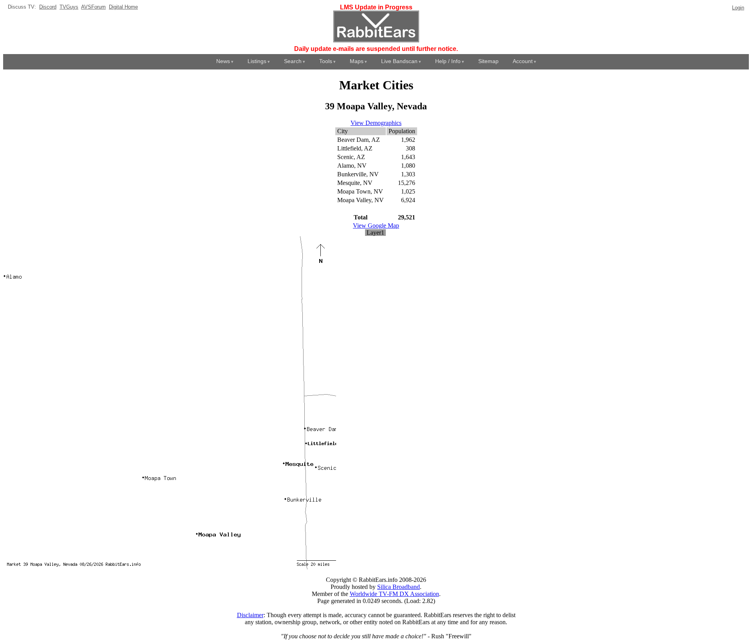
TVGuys (69, 7)
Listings (257, 61)
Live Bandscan (399, 61)
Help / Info (448, 61)
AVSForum (93, 7)
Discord (47, 7)
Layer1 (375, 232)
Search (293, 61)
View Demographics (376, 123)
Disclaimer (250, 615)
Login (738, 8)
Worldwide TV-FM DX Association (394, 593)
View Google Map (376, 225)
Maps (356, 61)
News (223, 61)
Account (523, 61)
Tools (325, 61)
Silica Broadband (398, 586)
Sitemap (488, 61)
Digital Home (123, 7)
